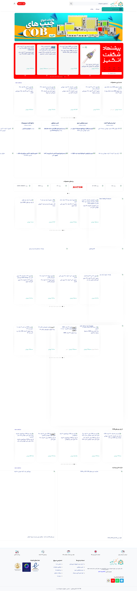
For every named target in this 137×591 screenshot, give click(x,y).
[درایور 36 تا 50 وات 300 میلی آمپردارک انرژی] (24, 276)
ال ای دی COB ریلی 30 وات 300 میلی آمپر (48, 438)
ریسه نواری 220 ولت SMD (70, 333)
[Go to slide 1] (69, 193)
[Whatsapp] (117, 581)
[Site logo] (116, 3)
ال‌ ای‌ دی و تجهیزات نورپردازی (76, 564)
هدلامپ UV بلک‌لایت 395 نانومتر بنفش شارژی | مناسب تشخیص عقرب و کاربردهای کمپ (47, 54)
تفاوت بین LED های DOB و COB (115, 538)
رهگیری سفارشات (57, 567)
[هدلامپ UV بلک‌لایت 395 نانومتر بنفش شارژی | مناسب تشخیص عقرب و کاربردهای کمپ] (47, 48)
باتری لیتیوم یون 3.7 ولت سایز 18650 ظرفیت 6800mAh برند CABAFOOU (26, 54)
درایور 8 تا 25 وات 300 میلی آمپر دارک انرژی (68, 205)
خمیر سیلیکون (55, 123)
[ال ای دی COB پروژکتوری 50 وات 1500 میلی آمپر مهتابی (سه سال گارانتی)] (25, 435)
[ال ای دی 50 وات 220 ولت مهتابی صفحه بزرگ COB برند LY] (112, 434)
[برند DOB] (41, 187)
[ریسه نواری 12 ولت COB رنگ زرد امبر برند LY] (24, 328)
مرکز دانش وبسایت (117, 468)
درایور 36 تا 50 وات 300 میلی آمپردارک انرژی (25, 281)
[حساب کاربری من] (14, 3)
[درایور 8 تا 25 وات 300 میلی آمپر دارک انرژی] (68, 201)
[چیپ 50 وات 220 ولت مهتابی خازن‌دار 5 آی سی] (68, 88)
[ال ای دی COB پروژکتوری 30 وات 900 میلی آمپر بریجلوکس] (68, 434)
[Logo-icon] (109, 581)
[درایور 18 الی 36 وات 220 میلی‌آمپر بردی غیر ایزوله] (91, 88)
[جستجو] (71, 3)
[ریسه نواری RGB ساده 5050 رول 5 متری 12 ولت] (113, 88)
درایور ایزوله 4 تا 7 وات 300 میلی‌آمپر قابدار (48, 281)
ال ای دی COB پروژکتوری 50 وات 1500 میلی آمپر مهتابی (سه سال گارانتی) (25, 441)
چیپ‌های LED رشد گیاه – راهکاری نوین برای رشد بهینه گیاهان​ (40, 537)
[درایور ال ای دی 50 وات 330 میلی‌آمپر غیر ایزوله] (46, 88)
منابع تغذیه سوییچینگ (27, 123)
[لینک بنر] (69, 27)
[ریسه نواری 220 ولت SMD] (68, 328)
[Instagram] (113, 581)
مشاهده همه (18, 83)
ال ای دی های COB (117, 429)
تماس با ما (58, 564)
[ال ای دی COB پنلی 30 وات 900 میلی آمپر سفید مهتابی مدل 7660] (90, 434)
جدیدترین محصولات (116, 82)
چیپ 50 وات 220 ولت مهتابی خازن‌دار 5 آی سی (69, 92)
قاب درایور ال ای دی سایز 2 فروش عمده (46, 205)
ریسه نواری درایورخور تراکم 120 (47, 329)
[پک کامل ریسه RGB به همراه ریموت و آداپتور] (90, 328)
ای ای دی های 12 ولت (109, 123)
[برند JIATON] (78, 187)
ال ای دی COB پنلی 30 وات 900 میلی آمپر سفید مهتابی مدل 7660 (90, 438)
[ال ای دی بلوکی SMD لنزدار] (24, 200)
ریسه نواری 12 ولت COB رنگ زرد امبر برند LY (24, 332)
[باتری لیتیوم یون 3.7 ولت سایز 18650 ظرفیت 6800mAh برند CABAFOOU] (25, 48)
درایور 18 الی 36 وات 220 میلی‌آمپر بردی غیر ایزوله (91, 92)
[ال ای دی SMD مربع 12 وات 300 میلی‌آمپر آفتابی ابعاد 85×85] (68, 47)
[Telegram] (122, 581)
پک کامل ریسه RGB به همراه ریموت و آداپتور (91, 332)
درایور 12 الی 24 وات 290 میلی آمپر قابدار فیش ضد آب (91, 279)
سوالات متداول (57, 573)
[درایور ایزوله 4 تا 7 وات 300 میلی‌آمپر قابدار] (46, 276)
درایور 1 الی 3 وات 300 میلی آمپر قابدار (68, 281)
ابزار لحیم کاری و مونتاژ (78, 573)
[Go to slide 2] (67, 193)
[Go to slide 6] (56, 230)
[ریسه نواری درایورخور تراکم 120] (46, 327)
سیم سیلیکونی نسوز (82, 123)
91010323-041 (101, 572)
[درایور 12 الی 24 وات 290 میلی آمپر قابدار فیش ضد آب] (90, 276)
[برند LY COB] (96, 187)
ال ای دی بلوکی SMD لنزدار (27, 202)
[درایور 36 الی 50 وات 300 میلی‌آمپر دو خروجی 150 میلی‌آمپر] (90, 54)
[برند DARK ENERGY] (23, 187)
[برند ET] (59, 187)
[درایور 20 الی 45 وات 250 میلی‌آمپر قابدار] (24, 88)
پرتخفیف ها (58, 570)
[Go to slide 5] (58, 76)
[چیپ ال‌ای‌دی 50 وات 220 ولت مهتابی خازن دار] (90, 201)
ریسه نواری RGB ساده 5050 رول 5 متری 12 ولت (113, 92)
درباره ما (59, 576)
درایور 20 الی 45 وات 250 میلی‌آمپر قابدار (24, 92)
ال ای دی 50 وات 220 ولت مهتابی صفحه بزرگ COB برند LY (112, 437)
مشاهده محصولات (109, 125)
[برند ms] (114, 187)
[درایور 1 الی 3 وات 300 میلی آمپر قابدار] (68, 276)
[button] (90, 72)
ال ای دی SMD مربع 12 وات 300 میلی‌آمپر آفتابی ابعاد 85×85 (69, 51)
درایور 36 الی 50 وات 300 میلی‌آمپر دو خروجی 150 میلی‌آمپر (90, 65)
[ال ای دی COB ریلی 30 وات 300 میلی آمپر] (47, 434)
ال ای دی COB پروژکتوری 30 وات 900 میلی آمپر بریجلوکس (69, 438)
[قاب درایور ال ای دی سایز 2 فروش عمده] (46, 201)
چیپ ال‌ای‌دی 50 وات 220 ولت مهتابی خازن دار (91, 206)
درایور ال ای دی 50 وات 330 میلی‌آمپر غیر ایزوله (48, 92)
